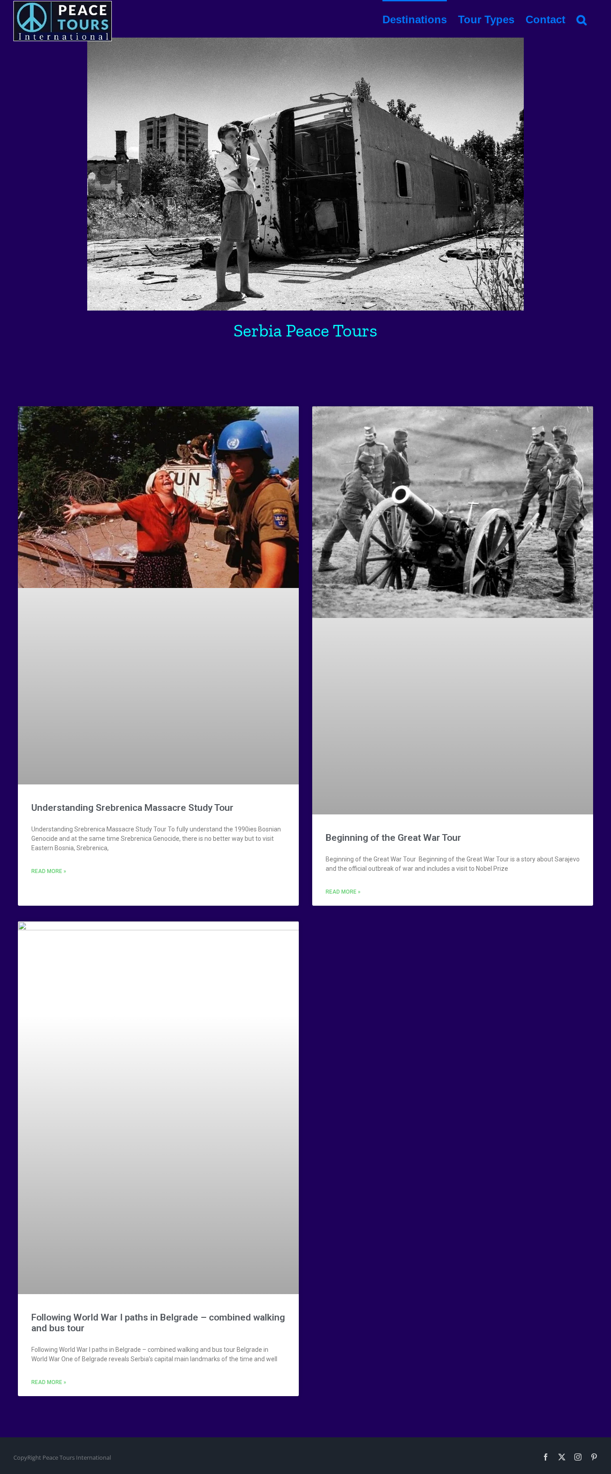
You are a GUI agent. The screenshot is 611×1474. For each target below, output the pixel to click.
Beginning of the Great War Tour (393, 837)
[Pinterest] (594, 1457)
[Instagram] (577, 1457)
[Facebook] (545, 1457)
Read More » (48, 871)
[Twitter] (561, 1457)
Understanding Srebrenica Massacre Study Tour (132, 807)
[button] (581, 19)
